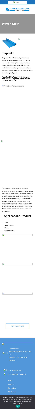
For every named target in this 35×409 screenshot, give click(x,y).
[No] (33, 402)
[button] (17, 2)
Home (10, 380)
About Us (11, 384)
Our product (12, 388)
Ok (18, 406)
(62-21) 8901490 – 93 (14, 370)
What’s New (12, 392)
